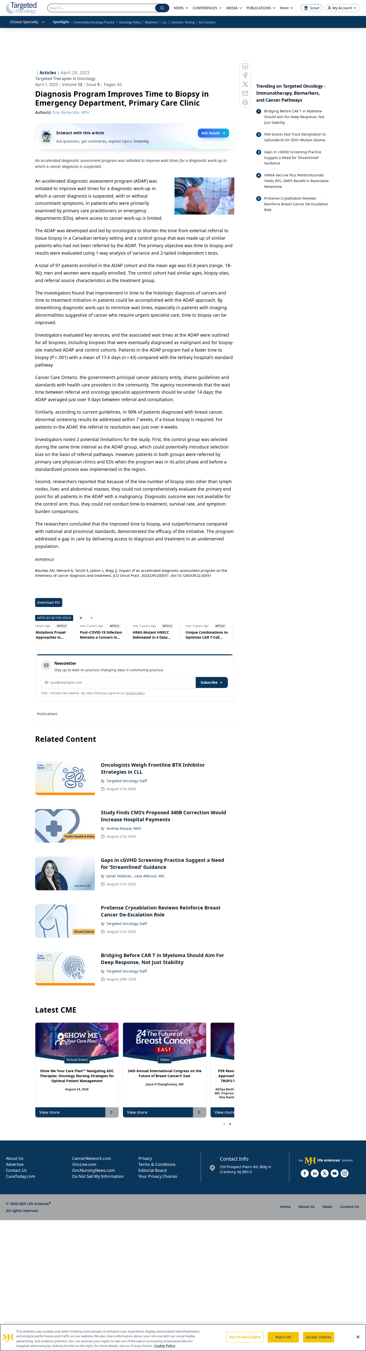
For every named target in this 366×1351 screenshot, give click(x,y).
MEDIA (232, 7)
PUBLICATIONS (258, 7)
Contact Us (16, 1170)
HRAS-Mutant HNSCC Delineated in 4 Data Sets (151, 635)
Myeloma (151, 22)
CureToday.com (20, 1176)
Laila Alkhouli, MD (149, 876)
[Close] (358, 1336)
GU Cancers (207, 22)
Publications (47, 713)
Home (285, 1206)
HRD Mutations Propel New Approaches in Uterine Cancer (46, 635)
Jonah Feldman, (119, 876)
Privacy (145, 1158)
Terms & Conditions (157, 1164)
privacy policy (135, 693)
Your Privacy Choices (157, 1176)
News (327, 1206)
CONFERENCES (205, 7)
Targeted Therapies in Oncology (65, 78)
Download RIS (48, 602)
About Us (14, 1158)
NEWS (179, 7)
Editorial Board (152, 1170)
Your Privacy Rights (245, 1337)
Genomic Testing (182, 22)
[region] (183, 1337)
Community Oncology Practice (94, 22)
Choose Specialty (24, 21)
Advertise (15, 1164)
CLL (164, 22)
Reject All (283, 1337)
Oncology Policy (130, 22)
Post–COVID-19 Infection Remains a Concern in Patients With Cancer (101, 635)
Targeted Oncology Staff (127, 780)
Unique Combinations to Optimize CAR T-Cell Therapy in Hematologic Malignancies (206, 635)
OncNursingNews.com (93, 1170)
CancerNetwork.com (91, 1158)
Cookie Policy (164, 1346)
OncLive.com (84, 1164)
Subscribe (209, 682)
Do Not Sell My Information (98, 1176)
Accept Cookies (318, 1337)
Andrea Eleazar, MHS (124, 828)
